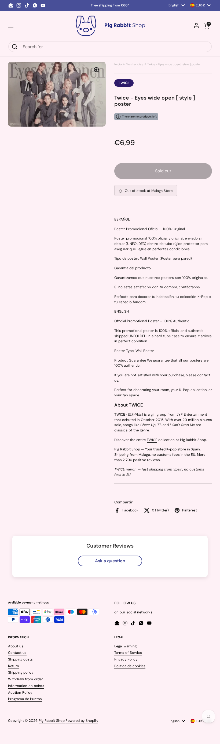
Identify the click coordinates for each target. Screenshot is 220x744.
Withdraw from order (25, 679)
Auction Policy (20, 692)
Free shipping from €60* (110, 5)
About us (15, 646)
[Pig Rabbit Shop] (110, 26)
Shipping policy (20, 672)
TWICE (124, 83)
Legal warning (125, 646)
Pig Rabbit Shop (52, 720)
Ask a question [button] (110, 561)
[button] (206, 26)
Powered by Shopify (81, 720)
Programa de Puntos (25, 699)
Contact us (17, 652)
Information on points (26, 686)
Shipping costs (20, 659)
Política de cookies (129, 666)
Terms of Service (128, 652)
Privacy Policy (125, 659)
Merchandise (134, 64)
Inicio (118, 64)
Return (13, 666)
